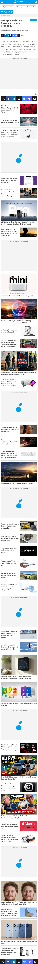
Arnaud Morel (7, 30)
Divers (8, 15)
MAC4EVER (20, 2)
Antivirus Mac (31, 7)
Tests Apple (20, 7)
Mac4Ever (3, 15)
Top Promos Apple (8, 7)
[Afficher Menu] (2, 2)
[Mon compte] (36, 2)
